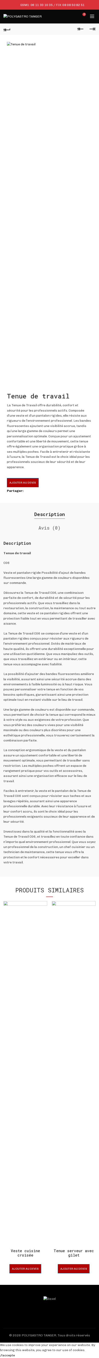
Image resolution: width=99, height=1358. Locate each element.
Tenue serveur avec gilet (74, 1252)
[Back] (7, 29)
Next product (92, 29)
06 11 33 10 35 (42, 5)
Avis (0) (49, 528)
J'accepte (7, 1355)
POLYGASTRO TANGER (39, 1335)
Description (49, 514)
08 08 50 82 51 (73, 5)
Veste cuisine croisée (25, 1252)
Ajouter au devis (22, 482)
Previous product (80, 29)
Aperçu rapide (43, 905)
